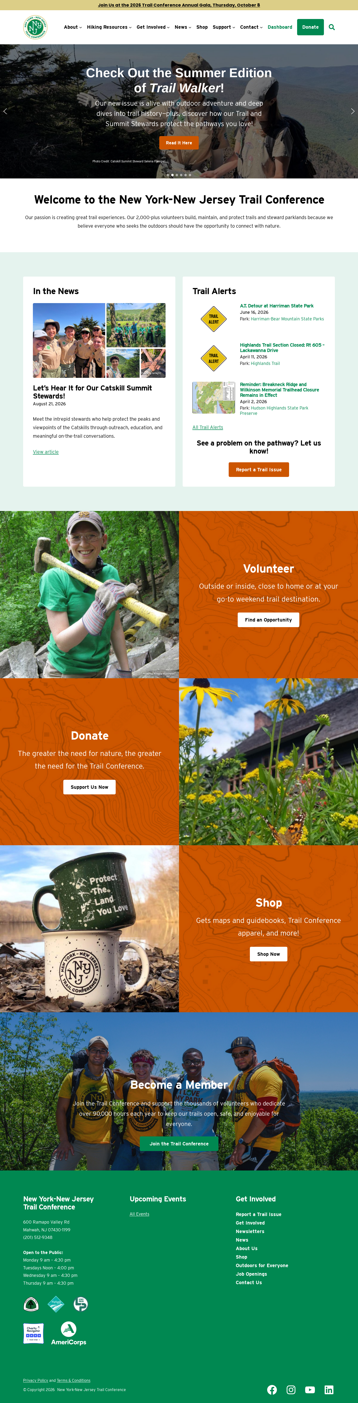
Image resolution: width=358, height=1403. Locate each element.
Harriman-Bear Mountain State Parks (287, 318)
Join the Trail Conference (179, 1144)
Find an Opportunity (268, 620)
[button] (179, 111)
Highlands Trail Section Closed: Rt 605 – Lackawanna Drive (282, 347)
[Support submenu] (233, 27)
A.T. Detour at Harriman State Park (276, 305)
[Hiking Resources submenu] (130, 27)
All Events (139, 1214)
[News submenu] (189, 27)
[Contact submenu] (261, 27)
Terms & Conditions (73, 1380)
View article (46, 452)
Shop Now (268, 954)
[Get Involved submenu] (168, 27)
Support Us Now (89, 787)
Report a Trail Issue (259, 470)
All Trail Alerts (207, 427)
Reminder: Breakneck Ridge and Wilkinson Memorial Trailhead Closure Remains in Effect (279, 390)
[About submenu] (80, 27)
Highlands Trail (265, 363)
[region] (179, 111)
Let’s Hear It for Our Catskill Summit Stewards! (92, 392)
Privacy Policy (35, 1380)
